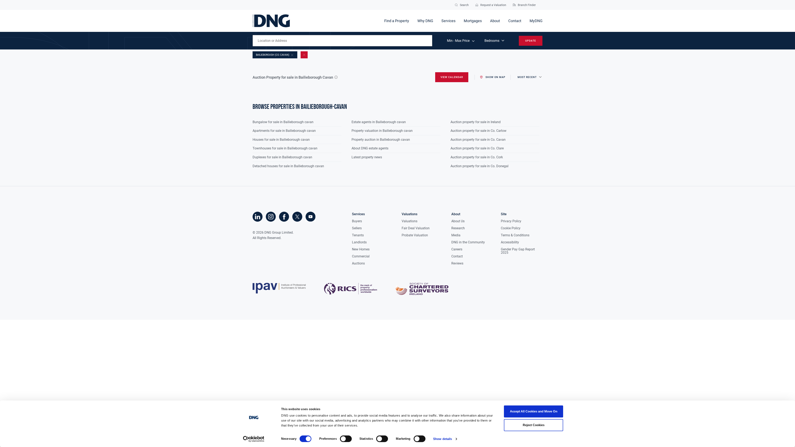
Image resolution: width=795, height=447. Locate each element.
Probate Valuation (415, 235)
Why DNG (425, 21)
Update (530, 40)
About (495, 21)
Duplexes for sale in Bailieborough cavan (282, 157)
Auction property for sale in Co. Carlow (478, 131)
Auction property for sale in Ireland (475, 122)
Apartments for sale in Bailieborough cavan (284, 131)
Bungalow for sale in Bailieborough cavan (283, 122)
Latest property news (367, 157)
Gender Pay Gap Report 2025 (518, 251)
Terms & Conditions (515, 235)
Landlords (359, 242)
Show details (442, 439)
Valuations (409, 221)
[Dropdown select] (494, 40)
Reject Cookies (533, 425)
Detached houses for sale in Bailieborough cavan (288, 166)
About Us (458, 221)
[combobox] (342, 40)
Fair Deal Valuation (416, 228)
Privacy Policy (511, 221)
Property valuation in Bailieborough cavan (382, 131)
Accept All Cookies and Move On (533, 411)
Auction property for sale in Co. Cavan (478, 140)
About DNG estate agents (370, 148)
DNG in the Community (468, 242)
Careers (456, 249)
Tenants (358, 235)
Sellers (357, 228)
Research (458, 228)
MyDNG (536, 21)
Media (455, 235)
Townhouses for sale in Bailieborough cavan (285, 148)
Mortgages (473, 21)
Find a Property (396, 21)
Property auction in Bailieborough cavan (381, 140)
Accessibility (510, 242)
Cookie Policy (510, 228)
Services (448, 21)
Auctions (358, 263)
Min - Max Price (458, 40)
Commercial (361, 256)
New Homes (361, 249)
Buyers (357, 221)
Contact (514, 21)
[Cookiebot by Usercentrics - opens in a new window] (254, 439)
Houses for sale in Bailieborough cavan (281, 140)
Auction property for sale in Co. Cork (476, 157)
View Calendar (452, 77)
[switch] (346, 438)
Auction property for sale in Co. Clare (477, 148)
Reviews (457, 263)
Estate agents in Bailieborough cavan (379, 122)
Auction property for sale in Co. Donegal (479, 166)
